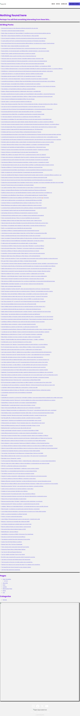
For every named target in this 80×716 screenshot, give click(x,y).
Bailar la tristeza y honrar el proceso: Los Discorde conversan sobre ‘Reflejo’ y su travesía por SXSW (26, 66)
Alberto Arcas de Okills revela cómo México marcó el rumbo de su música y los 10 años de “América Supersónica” (29, 448)
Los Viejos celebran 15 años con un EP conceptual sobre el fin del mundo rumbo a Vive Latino (24, 362)
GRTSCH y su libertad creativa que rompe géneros (14, 466)
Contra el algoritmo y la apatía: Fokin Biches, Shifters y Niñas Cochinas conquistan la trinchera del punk (26, 96)
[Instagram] (33, 706)
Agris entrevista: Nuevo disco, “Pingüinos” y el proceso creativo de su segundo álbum (22, 248)
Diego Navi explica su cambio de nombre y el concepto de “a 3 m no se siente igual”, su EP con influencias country (29, 374)
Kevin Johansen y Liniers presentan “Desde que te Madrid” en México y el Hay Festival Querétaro (25, 443)
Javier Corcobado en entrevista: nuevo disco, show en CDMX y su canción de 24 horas (22, 299)
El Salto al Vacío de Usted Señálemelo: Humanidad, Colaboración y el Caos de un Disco (22, 240)
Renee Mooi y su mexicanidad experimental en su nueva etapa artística (19, 471)
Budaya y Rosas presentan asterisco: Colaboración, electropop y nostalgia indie (21, 91)
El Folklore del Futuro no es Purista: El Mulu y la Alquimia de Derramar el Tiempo (21, 132)
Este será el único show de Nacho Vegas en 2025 (13, 529)
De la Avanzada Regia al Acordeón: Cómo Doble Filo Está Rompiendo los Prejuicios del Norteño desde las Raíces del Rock (31, 134)
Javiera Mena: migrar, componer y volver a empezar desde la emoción (18, 324)
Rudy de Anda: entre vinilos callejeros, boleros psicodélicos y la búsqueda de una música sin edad (25, 463)
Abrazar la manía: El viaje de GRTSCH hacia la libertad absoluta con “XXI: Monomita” (22, 129)
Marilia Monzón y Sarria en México (9, 531)
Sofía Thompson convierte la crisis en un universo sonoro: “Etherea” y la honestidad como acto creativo (27, 291)
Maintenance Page (7, 588)
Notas (58, 4)
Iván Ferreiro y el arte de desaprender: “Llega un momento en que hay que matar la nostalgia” (24, 78)
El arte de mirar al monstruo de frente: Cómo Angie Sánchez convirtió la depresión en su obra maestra (26, 180)
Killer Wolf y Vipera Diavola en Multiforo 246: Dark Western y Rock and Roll (20, 35)
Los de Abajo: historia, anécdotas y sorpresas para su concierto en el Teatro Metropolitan (23, 511)
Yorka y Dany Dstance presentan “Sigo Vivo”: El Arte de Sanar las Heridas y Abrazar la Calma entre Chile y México (29, 104)
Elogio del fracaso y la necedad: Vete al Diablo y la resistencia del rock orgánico (20, 83)
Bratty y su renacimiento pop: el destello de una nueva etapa (16, 228)
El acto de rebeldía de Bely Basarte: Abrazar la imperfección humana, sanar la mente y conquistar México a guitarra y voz (31, 175)
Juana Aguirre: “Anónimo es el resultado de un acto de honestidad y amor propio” (21, 420)
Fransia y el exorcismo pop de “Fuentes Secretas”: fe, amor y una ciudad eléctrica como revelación (25, 354)
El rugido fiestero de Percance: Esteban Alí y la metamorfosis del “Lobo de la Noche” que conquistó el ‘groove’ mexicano (31, 139)
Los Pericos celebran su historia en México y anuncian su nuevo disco (18, 478)
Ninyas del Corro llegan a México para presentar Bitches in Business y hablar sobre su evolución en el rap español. (29, 483)
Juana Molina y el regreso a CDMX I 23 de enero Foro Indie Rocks (17, 534)
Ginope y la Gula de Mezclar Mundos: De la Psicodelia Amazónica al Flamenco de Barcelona (23, 190)
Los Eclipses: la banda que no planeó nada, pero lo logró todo (16, 524)
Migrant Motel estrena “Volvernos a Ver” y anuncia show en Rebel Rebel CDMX (21, 380)
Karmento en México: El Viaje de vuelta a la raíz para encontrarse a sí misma (20, 250)
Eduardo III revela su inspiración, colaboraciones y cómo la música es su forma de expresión (24, 476)
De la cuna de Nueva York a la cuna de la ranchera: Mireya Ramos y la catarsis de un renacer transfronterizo (27, 43)
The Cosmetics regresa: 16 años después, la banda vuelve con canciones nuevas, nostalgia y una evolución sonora (29, 263)
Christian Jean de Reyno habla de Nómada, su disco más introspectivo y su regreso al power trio (25, 359)
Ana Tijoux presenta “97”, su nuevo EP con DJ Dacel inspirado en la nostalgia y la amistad (23, 301)
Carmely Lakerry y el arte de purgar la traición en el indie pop (16, 101)
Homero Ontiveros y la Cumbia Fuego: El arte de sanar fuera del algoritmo (19, 152)
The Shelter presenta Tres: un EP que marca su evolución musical (17, 473)
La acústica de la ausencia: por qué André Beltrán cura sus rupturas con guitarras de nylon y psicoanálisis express (29, 137)
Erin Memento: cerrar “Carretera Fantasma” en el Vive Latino (16, 342)
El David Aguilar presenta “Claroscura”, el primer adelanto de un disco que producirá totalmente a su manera (28, 400)
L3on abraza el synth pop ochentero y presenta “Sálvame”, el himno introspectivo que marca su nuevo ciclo (28, 385)
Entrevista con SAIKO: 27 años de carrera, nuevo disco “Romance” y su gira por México (22, 245)
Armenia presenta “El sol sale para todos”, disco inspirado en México (18, 493)
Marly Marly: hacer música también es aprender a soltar (15, 46)
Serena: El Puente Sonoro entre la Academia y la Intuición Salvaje (17, 185)
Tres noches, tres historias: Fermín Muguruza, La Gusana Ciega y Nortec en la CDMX (22, 453)
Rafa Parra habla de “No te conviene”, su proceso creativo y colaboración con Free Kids (22, 273)
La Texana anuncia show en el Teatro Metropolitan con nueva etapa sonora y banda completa (24, 369)
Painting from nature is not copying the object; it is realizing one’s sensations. (20, 564)
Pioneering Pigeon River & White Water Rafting (13, 549)
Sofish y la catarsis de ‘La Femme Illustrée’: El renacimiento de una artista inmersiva (22, 172)
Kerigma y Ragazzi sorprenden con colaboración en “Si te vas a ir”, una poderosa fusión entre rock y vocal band (28, 410)
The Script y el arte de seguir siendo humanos (12, 30)
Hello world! (4, 395)
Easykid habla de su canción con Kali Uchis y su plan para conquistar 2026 (19, 326)
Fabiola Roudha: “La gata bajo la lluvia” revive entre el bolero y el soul (18, 405)
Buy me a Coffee (74, 4)
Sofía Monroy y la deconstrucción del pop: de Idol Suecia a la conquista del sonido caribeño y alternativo (27, 71)
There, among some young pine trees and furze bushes (15, 547)
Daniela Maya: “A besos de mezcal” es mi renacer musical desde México (19, 402)
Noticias (5, 599)
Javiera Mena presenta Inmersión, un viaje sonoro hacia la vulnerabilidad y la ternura (22, 433)
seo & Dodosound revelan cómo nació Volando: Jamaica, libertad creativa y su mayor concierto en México (27, 121)
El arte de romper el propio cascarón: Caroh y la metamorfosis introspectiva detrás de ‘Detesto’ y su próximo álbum (30, 124)
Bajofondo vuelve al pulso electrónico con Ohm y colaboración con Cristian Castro (21, 349)
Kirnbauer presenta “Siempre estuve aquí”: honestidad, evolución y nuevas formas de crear (24, 415)
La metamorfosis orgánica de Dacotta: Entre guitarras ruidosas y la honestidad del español (24, 207)
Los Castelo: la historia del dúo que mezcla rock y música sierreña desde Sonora (21, 309)
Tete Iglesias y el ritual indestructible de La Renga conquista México (18, 89)
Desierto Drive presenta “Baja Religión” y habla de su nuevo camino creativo (20, 468)
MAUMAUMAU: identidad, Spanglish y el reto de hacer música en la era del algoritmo (22, 283)
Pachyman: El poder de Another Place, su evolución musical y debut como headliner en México (24, 435)
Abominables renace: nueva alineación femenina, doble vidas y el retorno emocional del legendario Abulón (27, 412)
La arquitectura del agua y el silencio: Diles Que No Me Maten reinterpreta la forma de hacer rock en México (28, 81)
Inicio (53, 4)
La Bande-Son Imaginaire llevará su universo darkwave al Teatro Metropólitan (20, 450)
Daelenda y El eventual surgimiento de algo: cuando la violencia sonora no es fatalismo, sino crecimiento (27, 372)
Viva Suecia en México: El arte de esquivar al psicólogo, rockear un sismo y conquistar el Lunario (25, 162)
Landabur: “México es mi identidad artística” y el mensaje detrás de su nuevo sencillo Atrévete (24, 506)
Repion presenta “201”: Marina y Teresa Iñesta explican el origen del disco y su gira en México (24, 344)
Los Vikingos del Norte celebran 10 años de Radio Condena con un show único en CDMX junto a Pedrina (27, 445)
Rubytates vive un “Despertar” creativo (11, 458)
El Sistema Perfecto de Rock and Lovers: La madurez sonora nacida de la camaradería (22, 215)
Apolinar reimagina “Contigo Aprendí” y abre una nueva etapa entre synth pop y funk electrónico (25, 288)
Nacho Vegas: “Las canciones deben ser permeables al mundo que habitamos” (20, 314)
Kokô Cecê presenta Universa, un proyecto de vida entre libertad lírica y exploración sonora (24, 496)
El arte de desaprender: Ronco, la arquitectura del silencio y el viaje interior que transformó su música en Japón (28, 126)
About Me (5, 583)
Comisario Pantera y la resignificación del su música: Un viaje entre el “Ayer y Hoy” (21, 202)
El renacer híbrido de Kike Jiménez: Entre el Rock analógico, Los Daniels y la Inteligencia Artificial (25, 144)
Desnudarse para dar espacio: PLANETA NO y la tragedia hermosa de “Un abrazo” (21, 76)
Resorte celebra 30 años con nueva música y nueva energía (16, 526)
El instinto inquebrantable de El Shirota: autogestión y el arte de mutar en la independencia (24, 61)
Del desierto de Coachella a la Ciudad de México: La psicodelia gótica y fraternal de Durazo (23, 147)
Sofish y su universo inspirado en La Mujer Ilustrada (14, 514)
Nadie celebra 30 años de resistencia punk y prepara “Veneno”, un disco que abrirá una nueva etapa (26, 311)
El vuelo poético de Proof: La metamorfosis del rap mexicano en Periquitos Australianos (23, 40)
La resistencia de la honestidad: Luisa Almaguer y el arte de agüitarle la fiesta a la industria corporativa (26, 169)
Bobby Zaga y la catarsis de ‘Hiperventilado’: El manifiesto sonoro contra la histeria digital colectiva (26, 33)
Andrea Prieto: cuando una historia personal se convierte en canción (18, 53)
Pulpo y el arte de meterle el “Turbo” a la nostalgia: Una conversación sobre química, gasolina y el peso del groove (29, 258)
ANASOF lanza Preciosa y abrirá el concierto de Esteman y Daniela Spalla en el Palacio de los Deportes (26, 438)
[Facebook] (37, 706)
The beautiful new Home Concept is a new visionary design (16, 567)
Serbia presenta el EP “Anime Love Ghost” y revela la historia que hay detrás (20, 503)
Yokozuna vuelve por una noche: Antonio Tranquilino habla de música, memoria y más (22, 58)
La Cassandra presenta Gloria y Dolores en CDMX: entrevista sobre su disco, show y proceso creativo (26, 329)
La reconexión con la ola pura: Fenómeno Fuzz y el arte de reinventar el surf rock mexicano (23, 48)
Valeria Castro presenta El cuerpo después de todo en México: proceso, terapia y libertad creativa (25, 271)
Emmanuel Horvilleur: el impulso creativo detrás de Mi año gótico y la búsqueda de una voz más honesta (27, 316)
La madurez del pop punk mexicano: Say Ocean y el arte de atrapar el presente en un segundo (24, 159)
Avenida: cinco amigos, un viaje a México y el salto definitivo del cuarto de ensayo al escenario (24, 364)
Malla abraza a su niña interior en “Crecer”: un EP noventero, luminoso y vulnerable (21, 334)
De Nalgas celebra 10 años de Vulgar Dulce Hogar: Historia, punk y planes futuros (21, 220)
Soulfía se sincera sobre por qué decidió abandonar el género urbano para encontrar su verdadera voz (26, 192)
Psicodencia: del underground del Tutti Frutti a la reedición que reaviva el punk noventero (23, 367)
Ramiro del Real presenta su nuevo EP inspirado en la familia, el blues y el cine (20, 425)
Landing (5, 586)
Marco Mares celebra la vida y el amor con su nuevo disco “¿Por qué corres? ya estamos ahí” (24, 455)
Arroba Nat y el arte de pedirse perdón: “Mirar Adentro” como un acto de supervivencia (23, 253)
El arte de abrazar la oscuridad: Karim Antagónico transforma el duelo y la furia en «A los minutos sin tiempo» (28, 86)
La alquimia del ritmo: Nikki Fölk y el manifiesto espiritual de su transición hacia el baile (22, 114)
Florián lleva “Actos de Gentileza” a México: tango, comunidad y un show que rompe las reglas (24, 293)
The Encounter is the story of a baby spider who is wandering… (17, 562)
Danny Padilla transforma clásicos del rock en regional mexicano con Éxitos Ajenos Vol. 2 (23, 306)
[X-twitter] (42, 706)
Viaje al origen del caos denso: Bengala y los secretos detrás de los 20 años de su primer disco (24, 223)
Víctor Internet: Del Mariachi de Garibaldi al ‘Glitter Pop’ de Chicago (18, 99)
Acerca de (64, 4)
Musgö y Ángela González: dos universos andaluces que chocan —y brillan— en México (22, 339)
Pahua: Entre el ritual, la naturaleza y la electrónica (13, 498)
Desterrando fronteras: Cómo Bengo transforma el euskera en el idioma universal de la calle (24, 177)
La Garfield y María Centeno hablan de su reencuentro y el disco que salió (19, 387)
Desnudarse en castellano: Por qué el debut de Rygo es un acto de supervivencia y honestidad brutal (26, 119)
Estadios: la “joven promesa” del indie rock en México (14, 491)
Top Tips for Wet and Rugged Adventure (11, 552)
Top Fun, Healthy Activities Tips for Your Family (13, 554)
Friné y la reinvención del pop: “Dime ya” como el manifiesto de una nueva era (20, 218)
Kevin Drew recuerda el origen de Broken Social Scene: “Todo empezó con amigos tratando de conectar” (27, 319)
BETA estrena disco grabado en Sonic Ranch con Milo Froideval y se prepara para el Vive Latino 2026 (26, 382)
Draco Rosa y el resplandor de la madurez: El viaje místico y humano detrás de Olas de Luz (23, 225)
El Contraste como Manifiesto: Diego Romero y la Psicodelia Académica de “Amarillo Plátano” (24, 195)
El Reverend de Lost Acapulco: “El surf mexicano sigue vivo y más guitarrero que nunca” (23, 423)
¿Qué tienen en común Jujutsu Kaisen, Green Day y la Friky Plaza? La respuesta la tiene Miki (24, 233)
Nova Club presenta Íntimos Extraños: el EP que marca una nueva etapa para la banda (22, 63)
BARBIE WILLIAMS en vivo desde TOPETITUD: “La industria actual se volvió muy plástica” (23, 154)
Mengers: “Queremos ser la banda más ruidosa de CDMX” (15, 521)
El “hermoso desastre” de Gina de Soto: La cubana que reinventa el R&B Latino (20, 116)
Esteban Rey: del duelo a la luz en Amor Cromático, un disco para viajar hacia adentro (22, 357)
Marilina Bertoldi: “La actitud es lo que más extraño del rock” (16, 428)
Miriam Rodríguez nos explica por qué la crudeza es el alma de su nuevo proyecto (21, 205)
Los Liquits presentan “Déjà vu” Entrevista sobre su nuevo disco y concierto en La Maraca (23, 187)
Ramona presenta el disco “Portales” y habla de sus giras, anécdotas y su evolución (21, 501)
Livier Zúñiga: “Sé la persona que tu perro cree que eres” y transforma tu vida (20, 519)
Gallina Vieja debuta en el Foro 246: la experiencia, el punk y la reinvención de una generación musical (26, 268)
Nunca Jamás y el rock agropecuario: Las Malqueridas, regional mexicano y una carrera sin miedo (25, 51)
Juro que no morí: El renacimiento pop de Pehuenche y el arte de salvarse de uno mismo (23, 106)
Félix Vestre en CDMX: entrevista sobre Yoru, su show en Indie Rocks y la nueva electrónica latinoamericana (28, 281)
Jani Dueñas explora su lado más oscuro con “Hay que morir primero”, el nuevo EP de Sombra (24, 296)
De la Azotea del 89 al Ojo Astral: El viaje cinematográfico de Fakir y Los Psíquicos (21, 111)
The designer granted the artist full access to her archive (15, 539)
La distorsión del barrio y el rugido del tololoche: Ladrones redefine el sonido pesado (22, 73)
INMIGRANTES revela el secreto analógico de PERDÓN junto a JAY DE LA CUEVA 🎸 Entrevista (25, 197)
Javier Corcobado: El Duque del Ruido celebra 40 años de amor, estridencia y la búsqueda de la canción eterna (28, 238)
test (4, 592)
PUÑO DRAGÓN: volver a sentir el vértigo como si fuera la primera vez (18, 56)
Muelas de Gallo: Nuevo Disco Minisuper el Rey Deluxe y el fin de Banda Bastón (20, 256)
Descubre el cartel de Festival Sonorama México (13, 536)
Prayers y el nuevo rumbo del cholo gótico (11, 516)
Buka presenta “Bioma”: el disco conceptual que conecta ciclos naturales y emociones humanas (25, 377)
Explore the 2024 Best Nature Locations (11, 541)
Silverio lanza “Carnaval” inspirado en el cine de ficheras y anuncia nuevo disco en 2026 (22, 278)
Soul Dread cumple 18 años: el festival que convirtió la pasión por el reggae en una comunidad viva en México (28, 266)
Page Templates (7, 579)
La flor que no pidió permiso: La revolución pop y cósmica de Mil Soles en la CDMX (21, 200)
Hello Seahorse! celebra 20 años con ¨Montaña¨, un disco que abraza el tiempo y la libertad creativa (25, 390)
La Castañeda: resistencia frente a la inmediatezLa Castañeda (16, 392)
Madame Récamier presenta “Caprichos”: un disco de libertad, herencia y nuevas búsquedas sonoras (26, 481)
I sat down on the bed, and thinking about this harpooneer (15, 559)
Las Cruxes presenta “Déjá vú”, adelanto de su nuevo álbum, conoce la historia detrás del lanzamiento (26, 352)
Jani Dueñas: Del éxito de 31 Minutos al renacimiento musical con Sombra (19, 213)
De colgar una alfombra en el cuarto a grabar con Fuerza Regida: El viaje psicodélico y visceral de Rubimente (28, 94)
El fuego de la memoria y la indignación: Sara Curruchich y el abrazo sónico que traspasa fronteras (25, 157)
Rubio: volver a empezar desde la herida (11, 286)
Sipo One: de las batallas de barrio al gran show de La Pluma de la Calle (18, 304)
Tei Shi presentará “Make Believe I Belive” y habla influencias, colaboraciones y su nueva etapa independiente (28, 460)
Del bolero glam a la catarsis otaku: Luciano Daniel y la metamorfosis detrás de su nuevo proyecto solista (27, 142)
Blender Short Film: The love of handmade (11, 544)
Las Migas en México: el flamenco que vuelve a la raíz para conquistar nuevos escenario (23, 321)
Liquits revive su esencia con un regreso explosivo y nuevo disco (17, 488)
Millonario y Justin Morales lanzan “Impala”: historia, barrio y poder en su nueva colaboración (24, 276)
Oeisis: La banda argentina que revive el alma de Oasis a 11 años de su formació (20, 235)
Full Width (6, 581)
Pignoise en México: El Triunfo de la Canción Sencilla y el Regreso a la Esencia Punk (21, 167)
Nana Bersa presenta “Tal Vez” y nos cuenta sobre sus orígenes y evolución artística (22, 486)
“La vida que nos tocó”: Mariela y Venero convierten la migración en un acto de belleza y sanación (25, 331)
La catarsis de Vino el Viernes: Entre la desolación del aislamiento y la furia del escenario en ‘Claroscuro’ (26, 109)
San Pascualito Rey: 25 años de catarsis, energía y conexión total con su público (21, 417)
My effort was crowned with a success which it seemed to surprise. (18, 557)
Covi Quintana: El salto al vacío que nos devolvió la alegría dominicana (18, 210)
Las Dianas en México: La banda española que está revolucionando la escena (20, 230)
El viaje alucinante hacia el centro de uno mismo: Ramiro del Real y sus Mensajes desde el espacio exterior (27, 164)
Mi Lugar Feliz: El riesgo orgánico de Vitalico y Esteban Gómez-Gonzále (18, 261)
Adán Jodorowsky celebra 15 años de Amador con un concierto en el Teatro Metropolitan (23, 440)
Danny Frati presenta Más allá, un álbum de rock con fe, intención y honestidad (20, 407)
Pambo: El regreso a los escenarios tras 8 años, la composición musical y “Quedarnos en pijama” (25, 149)
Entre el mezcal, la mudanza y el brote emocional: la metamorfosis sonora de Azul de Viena (23, 38)
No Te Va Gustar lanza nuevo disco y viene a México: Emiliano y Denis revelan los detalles (23, 347)
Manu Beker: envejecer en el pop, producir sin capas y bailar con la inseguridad (20, 336)
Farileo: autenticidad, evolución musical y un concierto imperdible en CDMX (20, 430)
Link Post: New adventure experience (10, 569)
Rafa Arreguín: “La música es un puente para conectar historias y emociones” (20, 509)
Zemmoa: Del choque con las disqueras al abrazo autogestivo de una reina (19, 28)
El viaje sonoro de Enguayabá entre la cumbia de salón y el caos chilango (19, 243)
